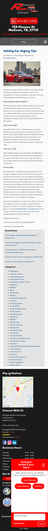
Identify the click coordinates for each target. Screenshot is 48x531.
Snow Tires (15, 333)
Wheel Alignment (17, 362)
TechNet (14, 344)
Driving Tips (15, 306)
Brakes (13, 295)
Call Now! (38, 486)
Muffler (13, 319)
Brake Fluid (15, 293)
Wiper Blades (16, 365)
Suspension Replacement (20, 338)
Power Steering (16, 325)
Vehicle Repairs (16, 360)
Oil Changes (15, 322)
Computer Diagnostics (19, 298)
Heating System (16, 314)
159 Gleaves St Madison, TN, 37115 (23, 29)
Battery (13, 287)
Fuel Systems (16, 311)
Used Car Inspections (19, 357)
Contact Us (10, 478)
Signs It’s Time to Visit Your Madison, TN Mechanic (24, 257)
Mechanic (14, 317)
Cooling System (16, 303)
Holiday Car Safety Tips (20, 51)
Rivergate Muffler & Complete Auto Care (28, 209)
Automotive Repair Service (20, 282)
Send (41, 524)
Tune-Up (14, 354)
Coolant (13, 301)
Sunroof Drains (16, 335)
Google (17, 437)
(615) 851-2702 (13, 425)
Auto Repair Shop (17, 279)
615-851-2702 (27, 21)
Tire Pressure (16, 349)
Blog (24, 42)
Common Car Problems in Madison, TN (20, 261)
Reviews (11, 432)
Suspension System (18, 341)
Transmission (16, 352)
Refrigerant (15, 327)
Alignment (14, 271)
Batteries (14, 285)
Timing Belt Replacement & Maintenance (26, 346)
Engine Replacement (18, 309)
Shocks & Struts (16, 330)
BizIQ (16, 523)
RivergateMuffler (9, 58)
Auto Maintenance (17, 277)
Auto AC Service (16, 274)
